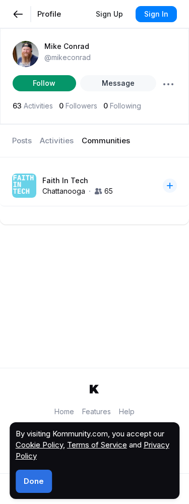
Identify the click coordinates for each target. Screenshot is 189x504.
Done (34, 481)
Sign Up (109, 14)
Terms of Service (97, 445)
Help (127, 411)
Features (96, 411)
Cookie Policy (39, 445)
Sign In (156, 14)
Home (64, 411)
